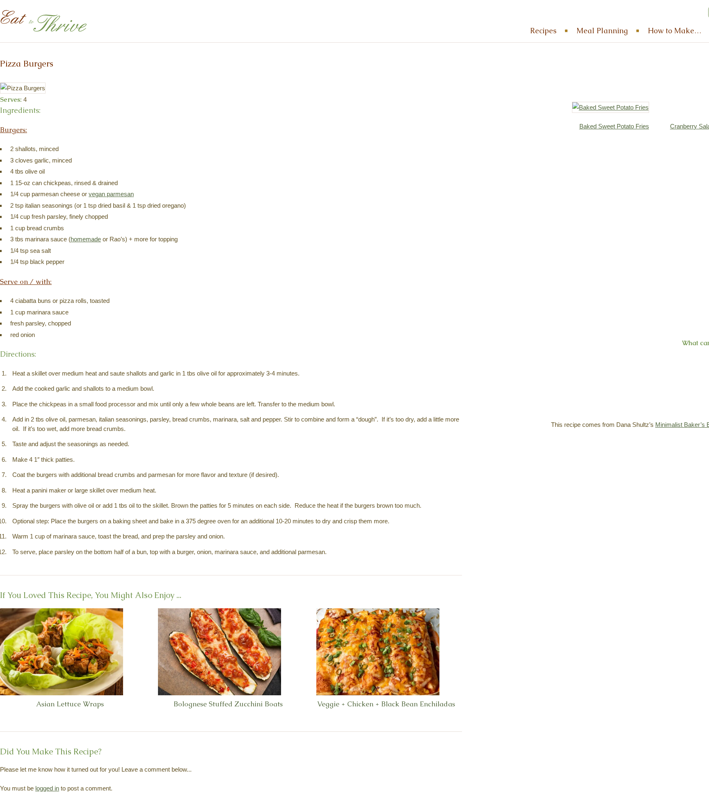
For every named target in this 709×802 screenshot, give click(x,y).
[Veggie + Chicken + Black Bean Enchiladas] (377, 651)
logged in (47, 788)
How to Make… (675, 30)
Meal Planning (602, 30)
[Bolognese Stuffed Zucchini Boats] (219, 651)
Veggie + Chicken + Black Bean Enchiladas (386, 703)
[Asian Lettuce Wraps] (61, 651)
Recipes (543, 30)
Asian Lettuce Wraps (70, 703)
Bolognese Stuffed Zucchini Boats (228, 703)
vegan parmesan (111, 193)
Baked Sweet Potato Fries (614, 126)
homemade (86, 239)
